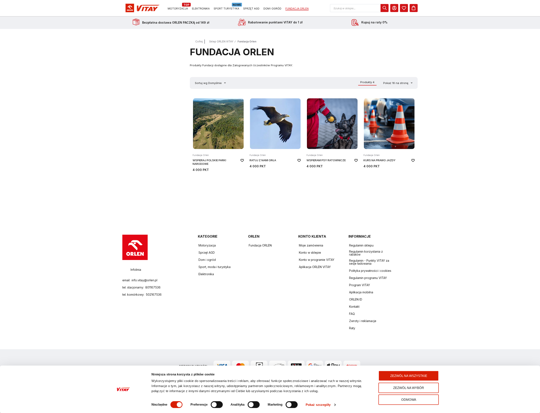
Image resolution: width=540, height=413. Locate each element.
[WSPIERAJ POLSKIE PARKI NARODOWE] (218, 134)
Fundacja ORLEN (260, 245)
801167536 (153, 287)
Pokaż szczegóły (318, 404)
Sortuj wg (201, 83)
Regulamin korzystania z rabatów (366, 253)
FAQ (352, 314)
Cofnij (199, 41)
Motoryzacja (207, 245)
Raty (352, 328)
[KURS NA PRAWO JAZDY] (389, 134)
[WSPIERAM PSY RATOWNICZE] (332, 134)
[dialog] (404, 8)
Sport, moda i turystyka (214, 267)
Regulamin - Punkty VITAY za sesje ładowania (369, 262)
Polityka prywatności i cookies (370, 270)
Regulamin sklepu (361, 245)
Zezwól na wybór (408, 388)
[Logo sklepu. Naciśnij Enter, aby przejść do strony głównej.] (142, 8)
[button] (359, 8)
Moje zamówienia (311, 245)
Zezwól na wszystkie (408, 376)
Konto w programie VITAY (316, 259)
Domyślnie (215, 83)
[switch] (217, 405)
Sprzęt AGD (206, 252)
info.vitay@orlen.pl (144, 280)
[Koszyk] (414, 8)
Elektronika (206, 274)
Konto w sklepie (310, 252)
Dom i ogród (207, 259)
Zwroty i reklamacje (362, 321)
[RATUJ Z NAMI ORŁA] (275, 134)
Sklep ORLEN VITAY (221, 41)
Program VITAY (359, 285)
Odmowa (408, 399)
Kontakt (354, 306)
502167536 (154, 294)
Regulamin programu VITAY (368, 278)
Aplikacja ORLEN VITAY (315, 267)
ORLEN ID (355, 299)
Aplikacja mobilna (361, 292)
